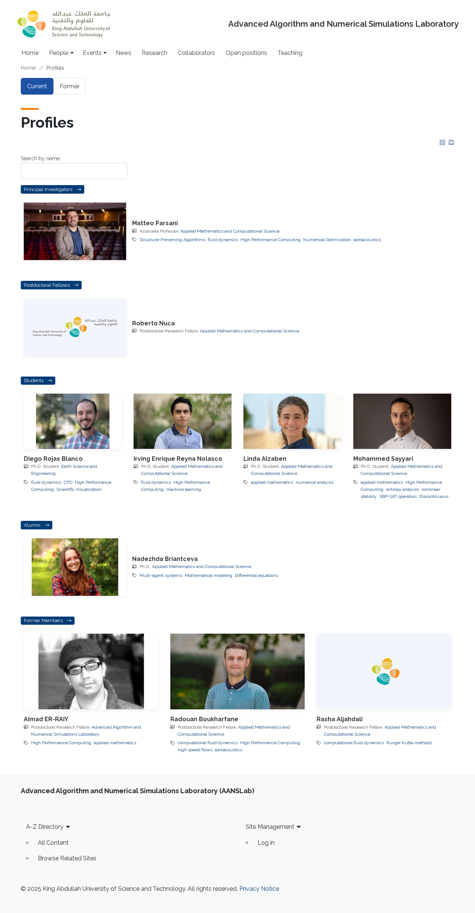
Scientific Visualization (79, 489)
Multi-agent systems (161, 575)
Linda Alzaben (264, 458)
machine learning (183, 489)
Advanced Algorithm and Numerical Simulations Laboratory (343, 24)
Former (69, 86)
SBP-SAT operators (398, 496)
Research (154, 52)
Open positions (246, 52)
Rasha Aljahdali (340, 719)
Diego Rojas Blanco (53, 458)
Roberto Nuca (153, 323)
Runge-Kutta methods (409, 742)
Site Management (270, 826)
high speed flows (195, 749)
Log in (266, 842)
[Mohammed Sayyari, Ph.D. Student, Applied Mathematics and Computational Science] (402, 421)
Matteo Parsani (155, 223)
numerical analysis (315, 482)
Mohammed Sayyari (383, 458)
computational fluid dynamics (208, 742)
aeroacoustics (367, 239)
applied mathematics (272, 482)
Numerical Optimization (327, 239)
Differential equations (256, 575)
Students (34, 381)
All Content (53, 842)
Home (30, 52)
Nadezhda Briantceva (165, 558)
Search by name (40, 158)
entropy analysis (402, 489)
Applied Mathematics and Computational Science (229, 231)
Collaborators (196, 52)
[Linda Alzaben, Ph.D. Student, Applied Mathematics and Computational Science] (292, 421)
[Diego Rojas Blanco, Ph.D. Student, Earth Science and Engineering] (73, 421)
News (123, 52)
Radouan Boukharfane (204, 719)
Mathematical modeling (208, 575)
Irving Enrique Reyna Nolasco (178, 458)
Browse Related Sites (67, 858)
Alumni (33, 525)
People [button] (58, 52)
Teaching (290, 52)
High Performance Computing (270, 239)
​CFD (68, 482)
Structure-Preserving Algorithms (172, 239)
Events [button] (92, 52)
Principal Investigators (48, 189)
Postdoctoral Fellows (47, 285)
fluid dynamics (223, 239)
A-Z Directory (44, 826)
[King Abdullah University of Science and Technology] (63, 23)
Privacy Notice (259, 888)
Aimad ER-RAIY (46, 719)
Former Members (44, 621)
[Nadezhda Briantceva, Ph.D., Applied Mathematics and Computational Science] (75, 567)
